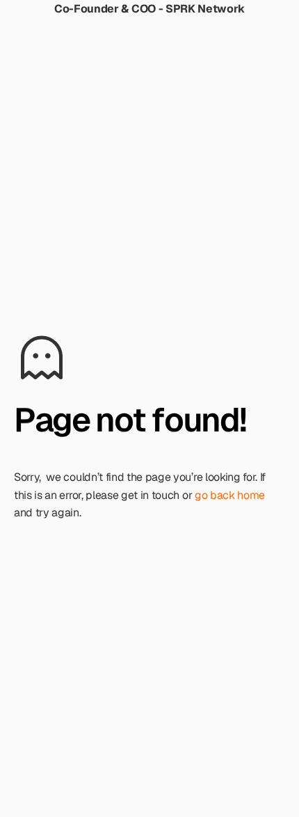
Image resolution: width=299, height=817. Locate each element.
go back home (230, 495)
